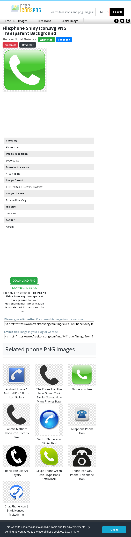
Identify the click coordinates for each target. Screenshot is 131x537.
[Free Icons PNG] (26, 8)
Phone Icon (12, 147)
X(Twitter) (27, 45)
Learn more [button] (72, 531)
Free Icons (44, 21)
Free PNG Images (16, 21)
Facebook (64, 39)
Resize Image (69, 21)
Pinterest (10, 45)
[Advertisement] (25, 114)
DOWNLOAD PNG (24, 280)
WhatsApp (46, 39)
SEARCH (117, 12)
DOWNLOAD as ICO (24, 288)
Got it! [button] (114, 529)
